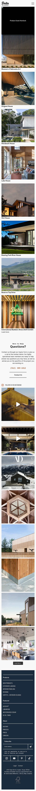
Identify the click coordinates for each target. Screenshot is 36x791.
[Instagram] (7, 758)
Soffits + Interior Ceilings (12, 695)
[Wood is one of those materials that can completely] (18, 643)
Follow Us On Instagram (13, 385)
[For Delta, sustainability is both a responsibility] (18, 609)
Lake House (5, 181)
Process (6, 730)
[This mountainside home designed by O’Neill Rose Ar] (18, 472)
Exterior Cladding (9, 686)
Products (6, 677)
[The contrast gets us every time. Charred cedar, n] (18, 404)
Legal (15, 765)
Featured (6, 701)
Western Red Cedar (9, 712)
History (5, 727)
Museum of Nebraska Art (11, 69)
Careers (5, 735)
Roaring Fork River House (11, 255)
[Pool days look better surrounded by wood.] (18, 438)
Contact (20, 765)
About (5, 721)
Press (5, 732)
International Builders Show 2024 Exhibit (17, 330)
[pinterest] (22, 758)
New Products (8, 683)
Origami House (7, 106)
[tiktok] (29, 758)
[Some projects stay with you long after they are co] (18, 541)
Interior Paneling (9, 689)
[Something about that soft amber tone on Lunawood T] (18, 575)
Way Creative (28, 773)
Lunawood (6, 709)
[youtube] (14, 758)
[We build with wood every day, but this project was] (18, 506)
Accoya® (6, 706)
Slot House (5, 218)
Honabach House (8, 143)
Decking (5, 692)
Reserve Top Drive (8, 292)
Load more (5, 332)
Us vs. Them (7, 715)
